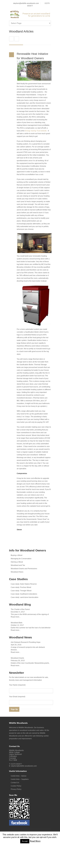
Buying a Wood (16, 555)
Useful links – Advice (18, 776)
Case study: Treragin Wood (21, 591)
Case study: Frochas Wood (21, 587)
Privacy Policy (16, 789)
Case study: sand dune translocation (24, 597)
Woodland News (17, 572)
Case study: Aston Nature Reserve (24, 584)
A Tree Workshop (11, 38)
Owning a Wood (17, 562)
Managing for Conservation (21, 559)
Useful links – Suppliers (20, 779)
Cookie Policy (16, 786)
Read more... (16, 617)
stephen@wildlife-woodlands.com (26, 3)
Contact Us (15, 783)
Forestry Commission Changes (16, 38)
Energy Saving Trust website (36, 131)
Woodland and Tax (18, 565)
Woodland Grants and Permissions (24, 569)
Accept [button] (25, 841)
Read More (35, 841)
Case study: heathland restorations (24, 594)
